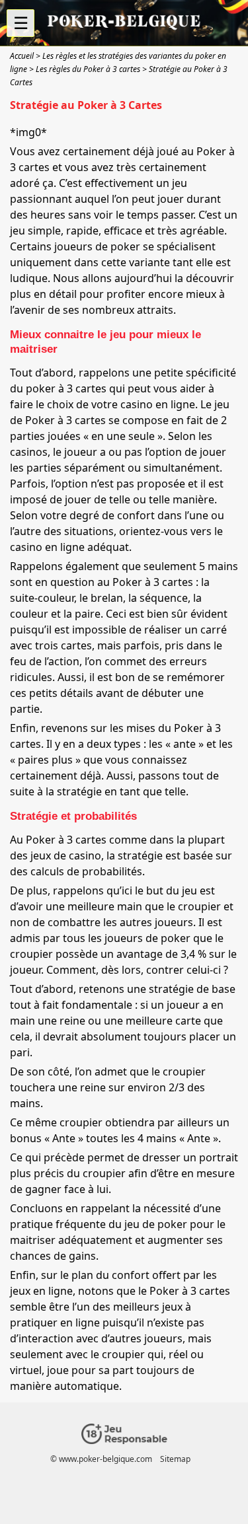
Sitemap (175, 1459)
